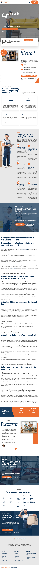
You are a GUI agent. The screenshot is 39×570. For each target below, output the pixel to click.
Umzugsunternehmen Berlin (6, 567)
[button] (29, 2)
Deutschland (4, 311)
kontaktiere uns (13, 268)
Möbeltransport (7, 306)
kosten (32, 248)
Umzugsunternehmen (24, 249)
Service (16, 263)
